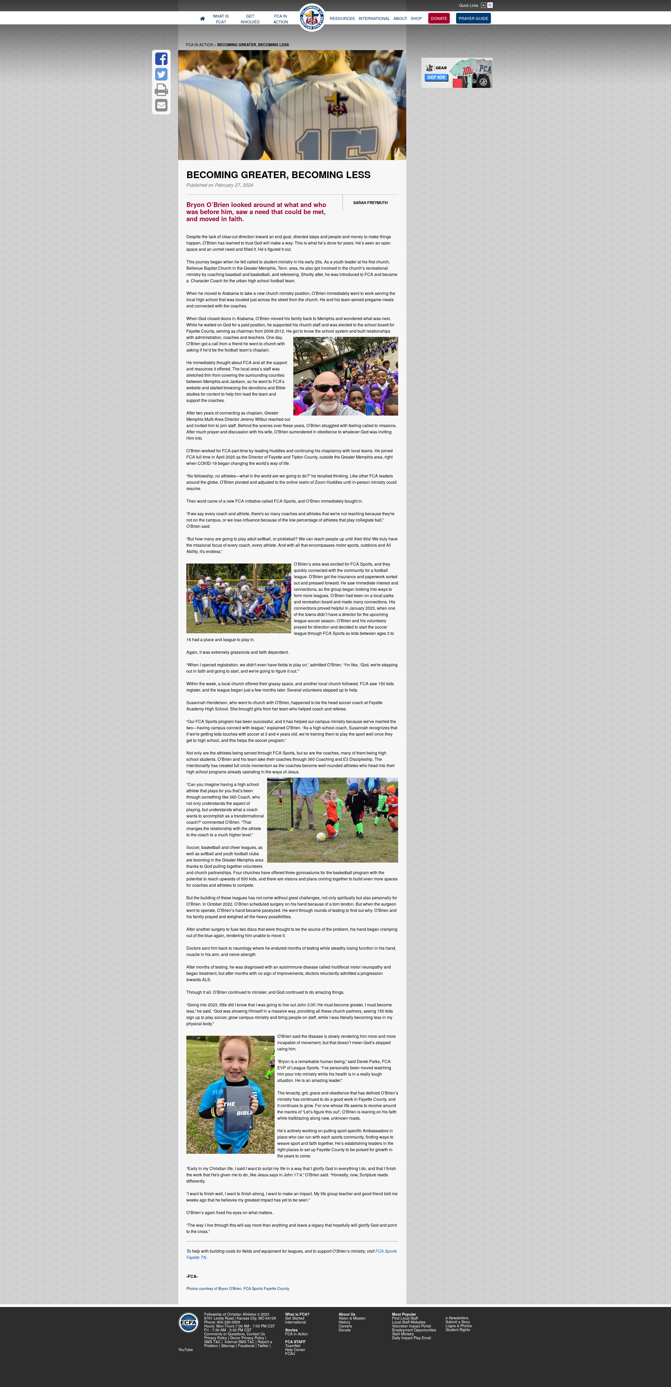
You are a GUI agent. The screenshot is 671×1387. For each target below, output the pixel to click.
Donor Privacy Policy (247, 1337)
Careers (345, 1325)
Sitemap (228, 1345)
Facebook (246, 1345)
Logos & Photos (459, 1325)
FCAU (290, 1353)
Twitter (263, 1345)
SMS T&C (212, 1341)
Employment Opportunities (414, 1329)
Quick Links (468, 5)
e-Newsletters (457, 1317)
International (295, 1322)
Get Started (294, 1318)
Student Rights (458, 1329)
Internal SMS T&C (240, 1341)
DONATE (439, 18)
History (344, 1322)
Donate (345, 1329)
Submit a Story (458, 1321)
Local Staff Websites (409, 1322)
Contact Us (256, 1333)
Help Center (295, 1349)
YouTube (185, 1349)
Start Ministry (403, 1333)
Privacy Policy (215, 1337)
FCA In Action (199, 44)
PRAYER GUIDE (473, 18)
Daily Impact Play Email (411, 1337)
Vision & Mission (352, 1318)
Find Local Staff (405, 1318)
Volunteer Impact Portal (411, 1325)
